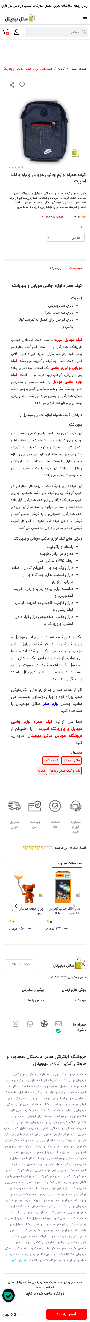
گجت (61, 68)
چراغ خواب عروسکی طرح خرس (28, 911)
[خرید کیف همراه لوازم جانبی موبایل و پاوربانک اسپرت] (68, 964)
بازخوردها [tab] (55, 268)
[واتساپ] (30, 1023)
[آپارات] (44, 1023)
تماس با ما (36, 1000)
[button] (74, 905)
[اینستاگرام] (15, 1023)
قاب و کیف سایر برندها (65, 770)
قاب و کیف (51, 760)
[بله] (58, 1031)
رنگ (82, 227)
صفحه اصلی (78, 68)
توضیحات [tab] (75, 268)
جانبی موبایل (71, 760)
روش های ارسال (74, 990)
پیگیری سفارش (33, 990)
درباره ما (80, 1000)
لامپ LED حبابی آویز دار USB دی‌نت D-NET (65, 911)
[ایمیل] (58, 1023)
